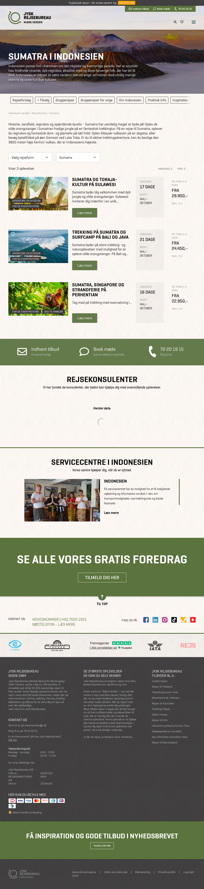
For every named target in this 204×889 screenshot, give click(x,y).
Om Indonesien (130, 100)
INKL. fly (177, 203)
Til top (102, 603)
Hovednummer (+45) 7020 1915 (59, 619)
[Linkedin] (155, 620)
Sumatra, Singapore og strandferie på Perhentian (98, 289)
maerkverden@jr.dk (35, 725)
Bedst (143, 194)
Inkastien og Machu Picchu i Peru (171, 725)
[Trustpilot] (183, 620)
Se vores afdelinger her (21, 762)
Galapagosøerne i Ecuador (166, 731)
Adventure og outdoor (26, 200)
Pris (180, 169)
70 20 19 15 (185, 9)
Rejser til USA (159, 720)
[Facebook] (146, 620)
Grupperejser (65, 100)
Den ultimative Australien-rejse (169, 737)
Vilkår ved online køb (115, 872)
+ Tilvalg (43, 100)
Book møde (163, 9)
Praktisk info (157, 100)
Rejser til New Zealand (164, 742)
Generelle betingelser (84, 872)
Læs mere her (126, 2)
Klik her (12, 740)
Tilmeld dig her (102, 577)
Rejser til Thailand (162, 686)
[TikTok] (174, 620)
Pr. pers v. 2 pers (179, 183)
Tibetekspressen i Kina (165, 692)
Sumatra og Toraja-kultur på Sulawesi (94, 182)
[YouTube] (193, 620)
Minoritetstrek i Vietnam (166, 698)
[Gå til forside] (29, 17)
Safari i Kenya (159, 714)
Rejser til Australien (163, 703)
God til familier (53, 311)
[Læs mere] (38, 193)
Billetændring (142, 872)
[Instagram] (165, 620)
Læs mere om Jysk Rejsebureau (26, 709)
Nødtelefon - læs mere (53, 624)
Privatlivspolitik (167, 872)
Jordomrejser (160, 681)
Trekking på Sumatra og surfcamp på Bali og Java (100, 234)
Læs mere (84, 212)
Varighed (164, 169)
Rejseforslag (22, 100)
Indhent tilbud (140, 9)
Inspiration (180, 100)
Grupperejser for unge (97, 100)
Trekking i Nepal (161, 709)
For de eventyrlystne (25, 206)
